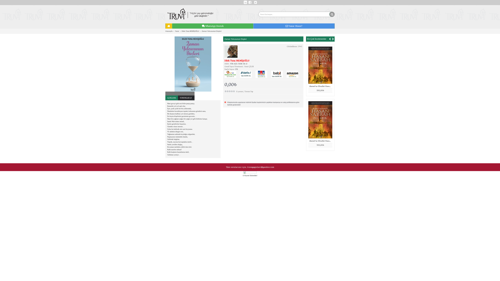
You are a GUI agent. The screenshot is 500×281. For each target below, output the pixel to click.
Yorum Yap (249, 91)
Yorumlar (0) (186, 98)
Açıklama (171, 98)
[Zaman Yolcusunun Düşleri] (193, 64)
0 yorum (239, 91)
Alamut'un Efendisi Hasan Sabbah (320, 86)
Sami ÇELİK (249, 66)
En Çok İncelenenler (316, 39)
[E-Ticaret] (250, 173)
